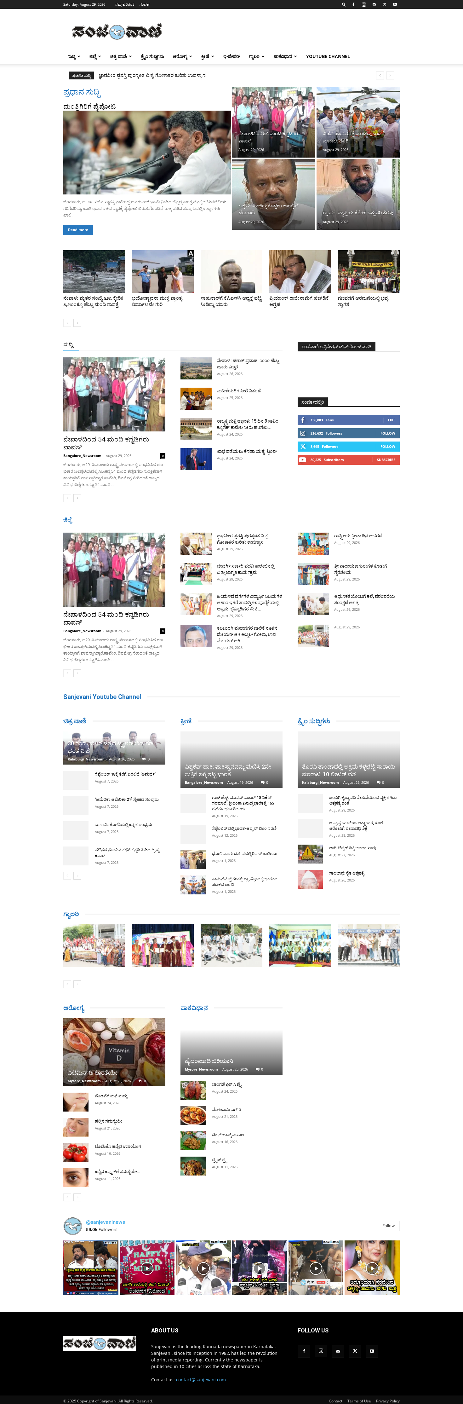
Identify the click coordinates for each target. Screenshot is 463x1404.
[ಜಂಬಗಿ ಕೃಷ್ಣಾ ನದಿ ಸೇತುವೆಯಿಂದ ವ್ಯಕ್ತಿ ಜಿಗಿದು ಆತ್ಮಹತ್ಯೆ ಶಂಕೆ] (310, 803)
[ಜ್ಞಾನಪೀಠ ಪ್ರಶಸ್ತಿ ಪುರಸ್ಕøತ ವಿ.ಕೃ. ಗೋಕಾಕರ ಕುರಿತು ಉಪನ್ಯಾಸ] (196, 544)
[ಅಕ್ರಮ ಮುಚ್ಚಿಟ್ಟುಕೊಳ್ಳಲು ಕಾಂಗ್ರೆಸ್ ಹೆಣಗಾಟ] (273, 194)
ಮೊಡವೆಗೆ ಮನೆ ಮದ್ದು (111, 1096)
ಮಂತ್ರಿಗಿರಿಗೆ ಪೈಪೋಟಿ (89, 106)
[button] (344, 4)
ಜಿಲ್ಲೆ (92, 56)
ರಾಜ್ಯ (251, 345)
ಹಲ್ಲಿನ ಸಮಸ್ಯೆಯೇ (108, 1121)
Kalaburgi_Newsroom (86, 759)
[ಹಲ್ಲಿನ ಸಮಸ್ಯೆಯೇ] (76, 1127)
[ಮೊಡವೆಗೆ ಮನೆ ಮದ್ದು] (76, 1102)
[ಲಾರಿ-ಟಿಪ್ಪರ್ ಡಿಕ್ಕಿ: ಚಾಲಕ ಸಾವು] (310, 854)
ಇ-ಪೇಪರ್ (231, 56)
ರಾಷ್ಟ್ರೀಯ (232, 345)
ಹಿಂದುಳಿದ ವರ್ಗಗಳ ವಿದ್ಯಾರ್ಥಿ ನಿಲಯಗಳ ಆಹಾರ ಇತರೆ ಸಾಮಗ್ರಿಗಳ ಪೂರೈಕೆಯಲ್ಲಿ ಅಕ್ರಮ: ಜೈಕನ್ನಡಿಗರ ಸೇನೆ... (249, 602)
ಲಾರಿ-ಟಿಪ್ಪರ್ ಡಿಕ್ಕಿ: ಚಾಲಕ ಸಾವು (352, 848)
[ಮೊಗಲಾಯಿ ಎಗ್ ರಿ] (193, 1115)
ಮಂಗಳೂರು (120, 520)
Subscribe (386, 459)
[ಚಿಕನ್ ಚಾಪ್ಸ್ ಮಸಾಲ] (193, 1140)
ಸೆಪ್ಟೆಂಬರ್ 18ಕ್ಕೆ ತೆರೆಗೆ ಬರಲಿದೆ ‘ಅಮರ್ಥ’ (125, 774)
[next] (390, 75)
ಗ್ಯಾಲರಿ (254, 56)
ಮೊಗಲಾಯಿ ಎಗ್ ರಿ (226, 1109)
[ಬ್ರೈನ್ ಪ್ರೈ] (193, 1166)
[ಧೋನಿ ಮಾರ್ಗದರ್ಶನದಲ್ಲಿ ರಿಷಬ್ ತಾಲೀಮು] (193, 859)
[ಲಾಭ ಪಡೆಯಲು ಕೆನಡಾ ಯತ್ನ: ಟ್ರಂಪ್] (196, 459)
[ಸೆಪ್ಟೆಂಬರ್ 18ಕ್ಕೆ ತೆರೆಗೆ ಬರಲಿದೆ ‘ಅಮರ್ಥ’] (76, 780)
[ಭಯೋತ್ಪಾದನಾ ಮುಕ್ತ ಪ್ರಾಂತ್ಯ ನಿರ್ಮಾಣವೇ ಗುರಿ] (163, 271)
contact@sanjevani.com (201, 1380)
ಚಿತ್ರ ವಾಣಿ (118, 56)
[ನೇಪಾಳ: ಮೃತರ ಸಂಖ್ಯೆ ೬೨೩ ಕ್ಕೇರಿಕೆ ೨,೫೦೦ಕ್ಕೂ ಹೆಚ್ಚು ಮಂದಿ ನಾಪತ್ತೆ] (94, 271)
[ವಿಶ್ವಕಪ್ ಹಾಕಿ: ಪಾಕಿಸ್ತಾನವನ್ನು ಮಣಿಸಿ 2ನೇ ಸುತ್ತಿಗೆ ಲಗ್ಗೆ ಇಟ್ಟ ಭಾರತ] (231, 759)
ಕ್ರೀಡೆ (205, 56)
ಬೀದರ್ (367, 520)
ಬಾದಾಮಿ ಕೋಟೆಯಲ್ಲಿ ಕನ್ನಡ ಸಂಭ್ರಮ (123, 824)
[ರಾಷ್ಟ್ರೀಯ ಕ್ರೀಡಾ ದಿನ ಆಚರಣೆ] (313, 544)
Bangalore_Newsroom (82, 455)
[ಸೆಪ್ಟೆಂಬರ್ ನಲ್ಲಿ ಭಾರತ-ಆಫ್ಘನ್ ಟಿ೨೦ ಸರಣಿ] (193, 834)
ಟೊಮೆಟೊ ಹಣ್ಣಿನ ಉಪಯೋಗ (118, 1146)
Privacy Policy (388, 1401)
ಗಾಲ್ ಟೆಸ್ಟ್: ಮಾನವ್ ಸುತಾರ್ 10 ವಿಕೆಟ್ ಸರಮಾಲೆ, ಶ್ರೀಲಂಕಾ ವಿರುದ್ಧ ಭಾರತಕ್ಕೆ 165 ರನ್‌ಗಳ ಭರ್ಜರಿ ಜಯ (243, 803)
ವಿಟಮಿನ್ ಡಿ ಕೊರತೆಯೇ (92, 1072)
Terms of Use (359, 1401)
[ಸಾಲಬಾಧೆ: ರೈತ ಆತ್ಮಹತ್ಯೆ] (310, 879)
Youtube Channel (328, 56)
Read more (78, 230)
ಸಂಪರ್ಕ (145, 4)
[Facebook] (353, 4)
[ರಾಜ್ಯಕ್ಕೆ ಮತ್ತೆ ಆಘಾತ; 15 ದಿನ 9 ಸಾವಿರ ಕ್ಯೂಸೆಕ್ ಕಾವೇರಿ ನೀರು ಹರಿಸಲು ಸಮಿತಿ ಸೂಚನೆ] (196, 429)
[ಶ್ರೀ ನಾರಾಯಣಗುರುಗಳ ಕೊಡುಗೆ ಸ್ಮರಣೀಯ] (313, 574)
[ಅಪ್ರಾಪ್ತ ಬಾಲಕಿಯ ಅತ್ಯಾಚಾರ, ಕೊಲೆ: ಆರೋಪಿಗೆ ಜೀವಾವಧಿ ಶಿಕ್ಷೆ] (310, 828)
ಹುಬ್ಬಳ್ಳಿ (141, 520)
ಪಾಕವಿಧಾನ (283, 56)
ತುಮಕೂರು (275, 520)
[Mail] (374, 4)
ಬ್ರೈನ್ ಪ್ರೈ (219, 1160)
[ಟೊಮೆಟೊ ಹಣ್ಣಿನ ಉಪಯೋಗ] (76, 1152)
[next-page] (77, 323)
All (184, 345)
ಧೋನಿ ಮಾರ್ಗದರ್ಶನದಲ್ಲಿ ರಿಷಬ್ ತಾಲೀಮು (244, 853)
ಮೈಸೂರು (228, 520)
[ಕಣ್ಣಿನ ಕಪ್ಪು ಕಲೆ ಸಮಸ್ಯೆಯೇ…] (76, 1177)
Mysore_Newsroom (84, 1080)
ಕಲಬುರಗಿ (161, 520)
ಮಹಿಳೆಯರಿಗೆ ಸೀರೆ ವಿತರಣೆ (239, 390)
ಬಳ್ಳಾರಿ (182, 520)
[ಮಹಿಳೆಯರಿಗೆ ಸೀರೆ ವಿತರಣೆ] (196, 399)
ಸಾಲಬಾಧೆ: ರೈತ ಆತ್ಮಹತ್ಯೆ (346, 873)
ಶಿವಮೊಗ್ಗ (299, 520)
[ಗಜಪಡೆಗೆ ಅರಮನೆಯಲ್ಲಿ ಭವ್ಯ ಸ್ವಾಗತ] (369, 271)
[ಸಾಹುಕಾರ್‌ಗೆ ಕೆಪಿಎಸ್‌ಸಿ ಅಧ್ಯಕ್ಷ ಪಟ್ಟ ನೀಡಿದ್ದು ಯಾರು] (231, 271)
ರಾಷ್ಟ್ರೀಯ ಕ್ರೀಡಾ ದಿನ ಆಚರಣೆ (358, 535)
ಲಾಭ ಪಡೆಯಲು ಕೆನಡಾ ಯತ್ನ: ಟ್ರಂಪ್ (247, 451)
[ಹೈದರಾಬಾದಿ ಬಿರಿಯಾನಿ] (231, 1046)
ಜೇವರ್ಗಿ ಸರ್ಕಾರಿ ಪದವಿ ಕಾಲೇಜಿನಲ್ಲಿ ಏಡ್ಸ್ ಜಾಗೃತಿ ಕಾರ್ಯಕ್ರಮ (152, 75)
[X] (384, 4)
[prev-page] (67, 323)
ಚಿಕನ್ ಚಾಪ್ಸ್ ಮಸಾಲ (228, 1134)
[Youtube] (395, 4)
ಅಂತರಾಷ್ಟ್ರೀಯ (206, 345)
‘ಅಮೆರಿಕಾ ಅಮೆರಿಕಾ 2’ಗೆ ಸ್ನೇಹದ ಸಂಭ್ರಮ (127, 799)
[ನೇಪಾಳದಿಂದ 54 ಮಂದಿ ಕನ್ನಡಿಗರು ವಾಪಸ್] (273, 122)
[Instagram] (364, 4)
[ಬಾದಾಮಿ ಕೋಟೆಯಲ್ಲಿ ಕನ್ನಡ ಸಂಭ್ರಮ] (76, 830)
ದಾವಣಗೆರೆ (251, 520)
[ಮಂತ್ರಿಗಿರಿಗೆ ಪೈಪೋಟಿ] (147, 152)
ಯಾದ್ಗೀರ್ (346, 520)
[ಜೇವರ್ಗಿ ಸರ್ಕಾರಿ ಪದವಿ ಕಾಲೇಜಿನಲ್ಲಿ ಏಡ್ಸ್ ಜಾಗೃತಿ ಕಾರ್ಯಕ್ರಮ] (196, 574)
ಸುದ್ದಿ (68, 344)
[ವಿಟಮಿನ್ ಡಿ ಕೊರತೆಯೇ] (114, 1052)
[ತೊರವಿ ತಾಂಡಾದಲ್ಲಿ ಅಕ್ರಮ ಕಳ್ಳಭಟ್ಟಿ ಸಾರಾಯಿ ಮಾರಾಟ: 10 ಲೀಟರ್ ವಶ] (349, 759)
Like (391, 420)
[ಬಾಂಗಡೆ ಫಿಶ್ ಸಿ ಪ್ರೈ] (193, 1090)
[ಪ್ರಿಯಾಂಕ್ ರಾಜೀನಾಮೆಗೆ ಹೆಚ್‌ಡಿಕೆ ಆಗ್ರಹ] (300, 271)
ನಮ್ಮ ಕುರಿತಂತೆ (124, 4)
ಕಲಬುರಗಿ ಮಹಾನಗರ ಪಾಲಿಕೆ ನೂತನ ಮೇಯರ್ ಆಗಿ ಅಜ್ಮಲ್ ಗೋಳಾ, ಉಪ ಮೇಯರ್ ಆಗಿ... (247, 634)
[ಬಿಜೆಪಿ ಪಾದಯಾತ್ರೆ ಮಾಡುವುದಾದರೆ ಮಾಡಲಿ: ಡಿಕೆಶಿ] (358, 122)
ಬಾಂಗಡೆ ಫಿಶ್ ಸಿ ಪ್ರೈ (227, 1084)
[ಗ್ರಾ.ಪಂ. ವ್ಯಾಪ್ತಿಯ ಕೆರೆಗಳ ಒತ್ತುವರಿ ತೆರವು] (358, 194)
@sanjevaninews (105, 1222)
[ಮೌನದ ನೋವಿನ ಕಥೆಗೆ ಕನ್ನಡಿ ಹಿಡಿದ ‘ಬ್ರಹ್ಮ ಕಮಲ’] (76, 855)
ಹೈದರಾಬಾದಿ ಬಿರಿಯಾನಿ (209, 1061)
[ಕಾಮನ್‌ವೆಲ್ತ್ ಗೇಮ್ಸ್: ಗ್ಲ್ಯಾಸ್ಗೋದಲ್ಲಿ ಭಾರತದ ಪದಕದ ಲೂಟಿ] (193, 884)
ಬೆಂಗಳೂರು (94, 520)
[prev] (380, 75)
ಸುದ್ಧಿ (71, 56)
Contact (335, 1401)
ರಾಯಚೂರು (204, 520)
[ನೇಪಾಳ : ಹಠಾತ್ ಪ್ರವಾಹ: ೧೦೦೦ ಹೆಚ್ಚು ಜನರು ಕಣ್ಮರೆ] (196, 368)
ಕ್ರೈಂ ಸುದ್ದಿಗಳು (152, 56)
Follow (387, 433)
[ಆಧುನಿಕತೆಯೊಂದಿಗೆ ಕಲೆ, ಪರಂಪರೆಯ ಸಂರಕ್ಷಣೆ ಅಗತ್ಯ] (313, 604)
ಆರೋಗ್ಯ (180, 56)
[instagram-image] (90, 1268)
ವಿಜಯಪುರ (322, 520)
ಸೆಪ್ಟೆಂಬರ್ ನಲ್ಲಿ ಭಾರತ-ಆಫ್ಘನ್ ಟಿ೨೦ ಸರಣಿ (244, 828)
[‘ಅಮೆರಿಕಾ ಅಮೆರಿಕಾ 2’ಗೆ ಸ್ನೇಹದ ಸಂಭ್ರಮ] (76, 805)
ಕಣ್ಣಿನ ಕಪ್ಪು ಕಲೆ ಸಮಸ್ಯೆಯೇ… (117, 1171)
